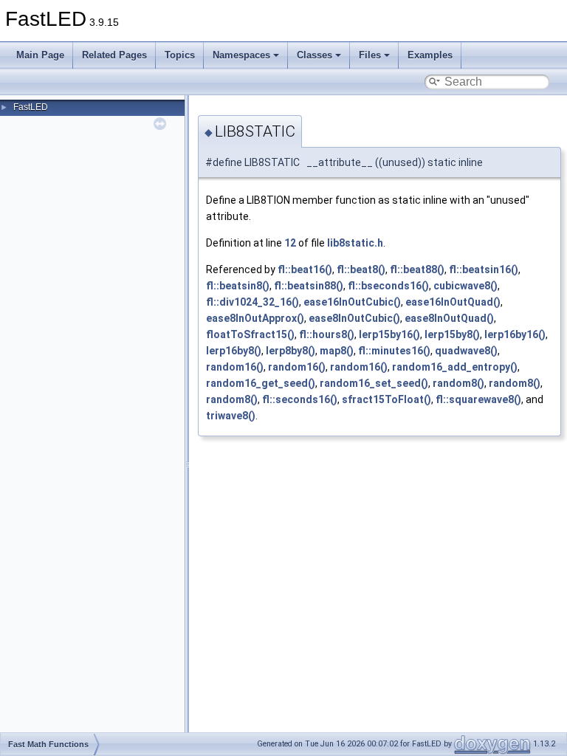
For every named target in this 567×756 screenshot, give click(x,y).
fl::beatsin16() (483, 269)
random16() (235, 367)
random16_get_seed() (260, 383)
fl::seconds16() (299, 399)
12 (290, 243)
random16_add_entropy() (455, 367)
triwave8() (230, 416)
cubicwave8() (465, 286)
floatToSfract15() (250, 334)
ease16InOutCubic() (352, 302)
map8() (337, 351)
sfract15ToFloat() (386, 399)
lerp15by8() (452, 334)
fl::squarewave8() (478, 399)
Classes (314, 55)
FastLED (30, 107)
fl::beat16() (305, 269)
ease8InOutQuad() (449, 318)
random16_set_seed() (374, 383)
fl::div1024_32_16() (252, 302)
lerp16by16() (515, 334)
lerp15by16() (389, 334)
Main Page (40, 55)
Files (370, 55)
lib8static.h (355, 243)
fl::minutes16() (394, 351)
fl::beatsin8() (237, 286)
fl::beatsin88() (308, 286)
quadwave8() (466, 351)
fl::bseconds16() (388, 286)
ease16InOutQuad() (453, 302)
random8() (458, 383)
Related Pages (114, 55)
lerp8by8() (290, 351)
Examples (430, 55)
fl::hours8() (326, 334)
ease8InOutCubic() (354, 318)
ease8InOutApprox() (255, 318)
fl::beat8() (361, 269)
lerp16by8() (233, 351)
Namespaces (241, 55)
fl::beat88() (417, 269)
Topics (180, 55)
